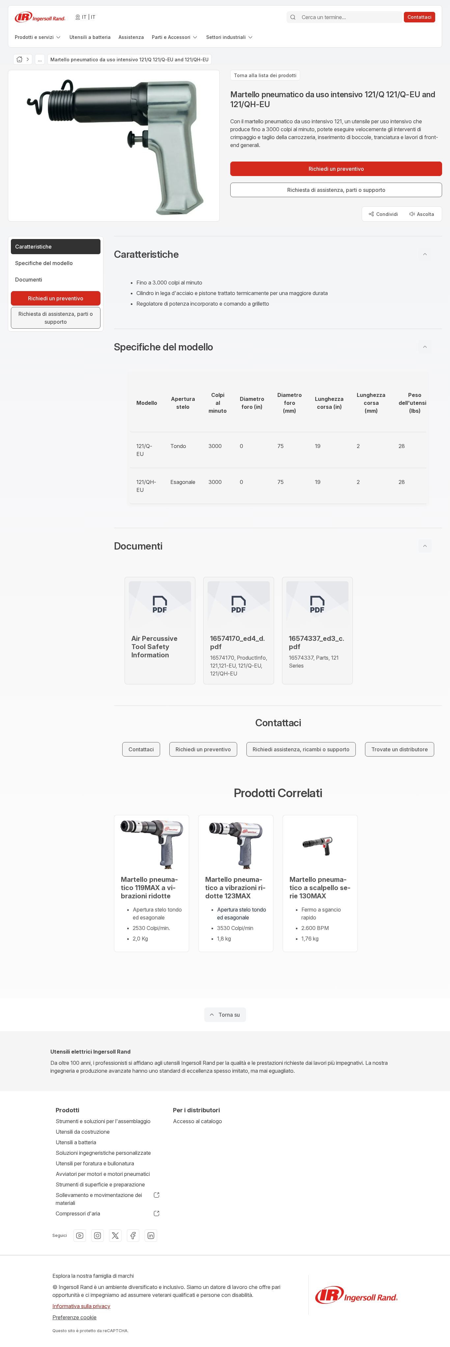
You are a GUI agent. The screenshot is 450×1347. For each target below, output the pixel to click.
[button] (278, 254)
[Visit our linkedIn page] (151, 1235)
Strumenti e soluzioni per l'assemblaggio (103, 1121)
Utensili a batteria (76, 1142)
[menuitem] (38, 37)
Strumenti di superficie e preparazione (100, 1184)
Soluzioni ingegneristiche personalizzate (103, 1153)
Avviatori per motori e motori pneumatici (103, 1174)
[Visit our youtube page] (79, 1235)
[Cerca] (293, 17)
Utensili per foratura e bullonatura (95, 1163)
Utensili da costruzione (83, 1131)
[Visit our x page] (115, 1235)
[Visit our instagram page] (97, 1235)
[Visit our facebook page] (133, 1235)
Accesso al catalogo (197, 1121)
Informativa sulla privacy (81, 1306)
